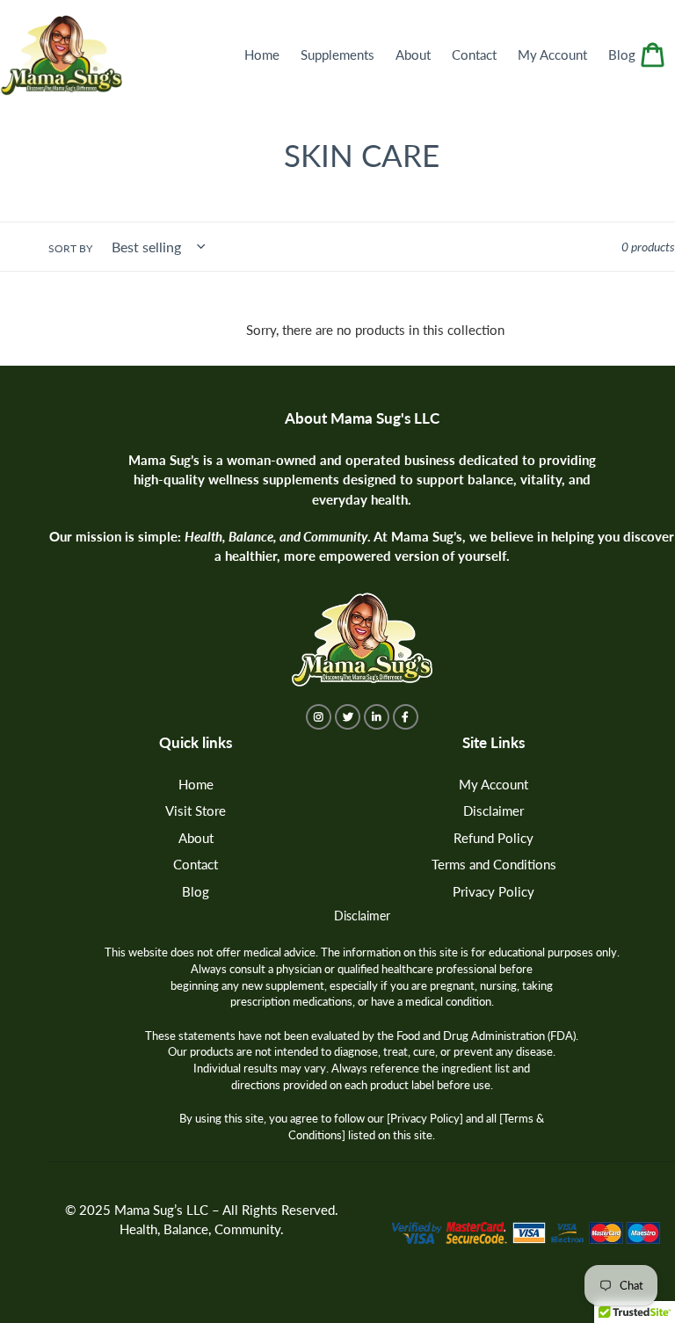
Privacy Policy (493, 891)
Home (196, 784)
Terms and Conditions (494, 864)
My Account (493, 784)
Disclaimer (493, 810)
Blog (195, 891)
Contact (195, 864)
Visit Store (195, 810)
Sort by (70, 248)
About (196, 838)
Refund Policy (493, 838)
